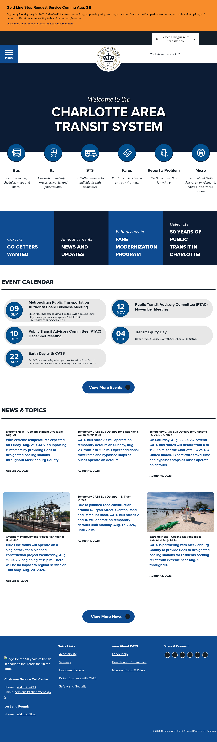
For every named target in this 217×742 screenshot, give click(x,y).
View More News (106, 616)
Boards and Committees (129, 662)
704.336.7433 (26, 687)
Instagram (167, 655)
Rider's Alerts (175, 655)
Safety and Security (73, 686)
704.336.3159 (26, 714)
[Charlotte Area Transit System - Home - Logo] (47, 53)
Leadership (120, 654)
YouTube (205, 655)
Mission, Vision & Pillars (128, 670)
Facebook (182, 655)
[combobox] (175, 39)
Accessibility (67, 654)
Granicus (211, 731)
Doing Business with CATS (78, 678)
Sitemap (65, 662)
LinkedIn (197, 655)
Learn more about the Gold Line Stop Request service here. (40, 23)
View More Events (105, 387)
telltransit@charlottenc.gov (27, 694)
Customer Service (71, 670)
